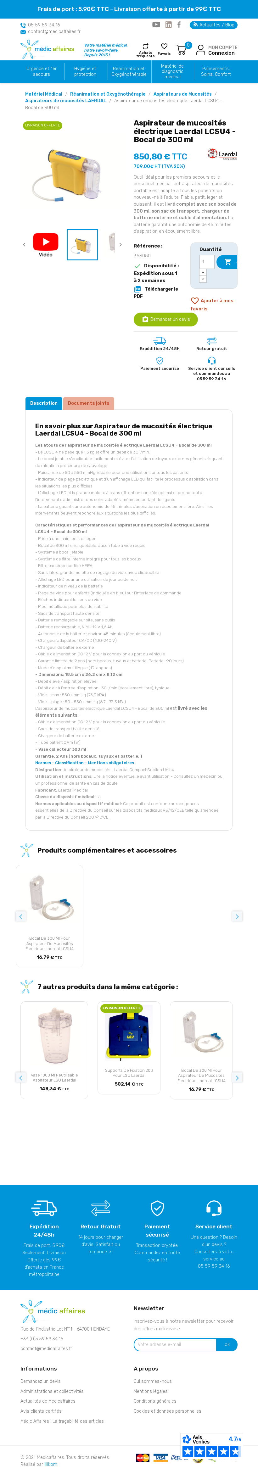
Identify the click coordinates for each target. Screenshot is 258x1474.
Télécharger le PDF (156, 292)
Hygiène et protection (85, 71)
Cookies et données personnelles (167, 1411)
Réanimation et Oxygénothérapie (129, 71)
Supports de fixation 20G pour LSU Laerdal (129, 1073)
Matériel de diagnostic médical (172, 72)
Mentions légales (151, 1391)
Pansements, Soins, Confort (216, 71)
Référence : (148, 246)
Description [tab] (44, 403)
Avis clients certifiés (41, 1411)
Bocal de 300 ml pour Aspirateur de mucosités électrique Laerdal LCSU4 (49, 943)
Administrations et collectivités (52, 1391)
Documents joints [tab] (88, 403)
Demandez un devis (40, 1381)
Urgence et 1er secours (41, 71)
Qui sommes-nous (153, 1381)
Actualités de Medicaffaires (48, 1401)
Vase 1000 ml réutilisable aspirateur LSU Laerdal (54, 1078)
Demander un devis (166, 319)
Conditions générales (155, 1401)
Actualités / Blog (216, 25)
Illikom (50, 1464)
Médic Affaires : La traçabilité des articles (62, 1421)
